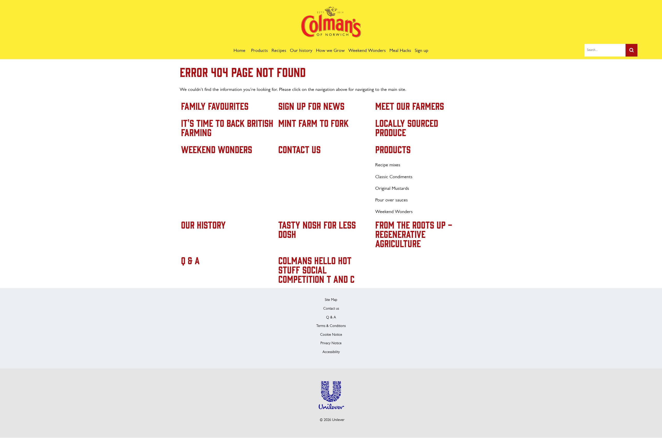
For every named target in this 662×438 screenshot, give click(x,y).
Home (239, 51)
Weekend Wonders (367, 51)
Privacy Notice (331, 343)
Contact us (331, 309)
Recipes (279, 51)
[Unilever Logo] (331, 412)
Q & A (331, 317)
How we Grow (330, 51)
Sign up (421, 51)
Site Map (331, 300)
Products (259, 51)
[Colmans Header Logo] (331, 36)
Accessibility (331, 352)
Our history (301, 51)
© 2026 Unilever (332, 420)
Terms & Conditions (331, 326)
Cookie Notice (331, 335)
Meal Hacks (400, 51)
